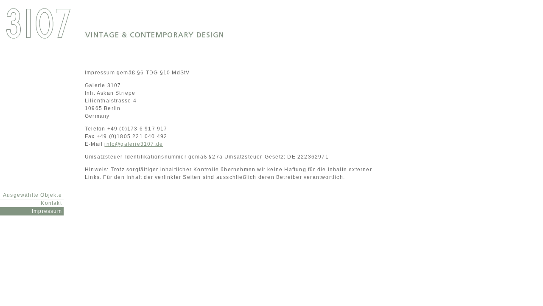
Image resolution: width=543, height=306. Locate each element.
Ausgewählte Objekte (33, 195)
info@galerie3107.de (133, 144)
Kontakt (52, 203)
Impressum (48, 211)
